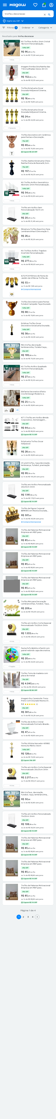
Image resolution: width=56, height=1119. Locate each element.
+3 (17, 410)
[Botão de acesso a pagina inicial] (19, 4)
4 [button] (32, 916)
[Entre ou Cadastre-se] (51, 4)
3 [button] (28, 916)
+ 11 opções (11, 666)
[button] (44, 14)
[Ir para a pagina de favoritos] (35, 5)
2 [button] (23, 916)
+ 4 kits (12, 60)
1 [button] (18, 916)
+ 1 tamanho (12, 128)
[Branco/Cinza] (6, 410)
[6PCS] (12, 294)
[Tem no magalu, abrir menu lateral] (4, 4)
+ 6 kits (11, 641)
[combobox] (28, 13)
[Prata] (12, 153)
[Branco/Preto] (12, 410)
